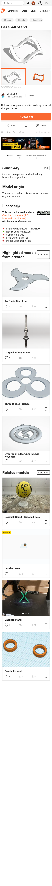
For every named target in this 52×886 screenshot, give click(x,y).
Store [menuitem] (24, 10)
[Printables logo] (3, 10)
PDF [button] (46, 168)
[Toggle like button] (6, 306)
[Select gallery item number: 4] (28, 511)
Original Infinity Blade (17, 352)
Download (27, 116)
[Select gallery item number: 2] (23, 511)
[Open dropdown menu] (48, 26)
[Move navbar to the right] (49, 10)
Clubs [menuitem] (33, 10)
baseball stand (13, 568)
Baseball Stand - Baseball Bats (22, 517)
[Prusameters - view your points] (33, 3)
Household (22, 20)
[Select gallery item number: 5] (30, 511)
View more (43, 254)
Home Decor (37, 20)
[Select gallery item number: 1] (21, 511)
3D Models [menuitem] (13, 10)
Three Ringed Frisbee (17, 403)
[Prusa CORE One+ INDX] (26, 143)
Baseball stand (13, 619)
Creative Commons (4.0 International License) (16, 218)
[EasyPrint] (28, 3)
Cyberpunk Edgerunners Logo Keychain (22, 455)
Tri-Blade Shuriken (16, 301)
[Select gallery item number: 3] (26, 511)
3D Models (8, 20)
